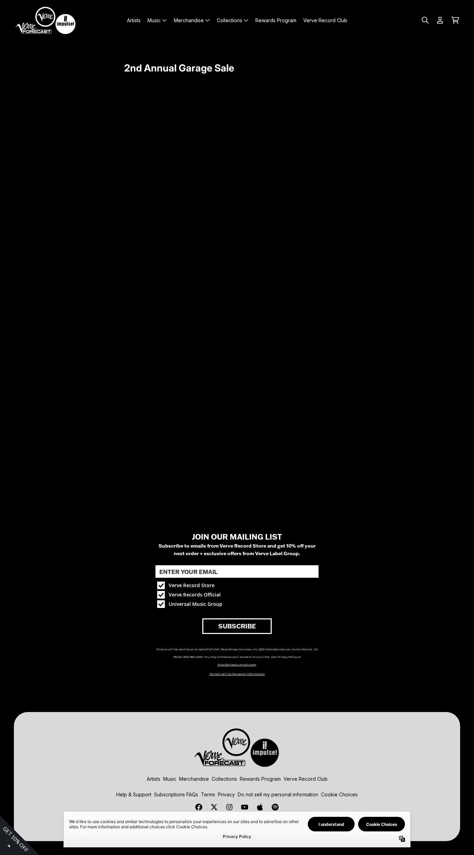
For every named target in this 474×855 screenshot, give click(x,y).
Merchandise (194, 779)
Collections (224, 779)
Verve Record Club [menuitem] (325, 20)
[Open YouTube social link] (244, 807)
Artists (153, 779)
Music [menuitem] (154, 20)
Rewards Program (260, 779)
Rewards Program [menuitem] (275, 20)
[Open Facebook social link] (198, 807)
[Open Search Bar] (425, 20)
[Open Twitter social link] (214, 807)
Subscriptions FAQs (176, 794)
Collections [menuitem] (229, 20)
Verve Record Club (305, 779)
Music (169, 779)
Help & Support (133, 794)
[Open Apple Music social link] (260, 807)
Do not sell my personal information (278, 794)
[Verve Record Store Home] (46, 20)
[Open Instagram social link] (229, 807)
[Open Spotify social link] (275, 807)
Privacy (226, 794)
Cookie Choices (339, 794)
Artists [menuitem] (134, 20)
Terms (208, 794)
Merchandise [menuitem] (189, 20)
